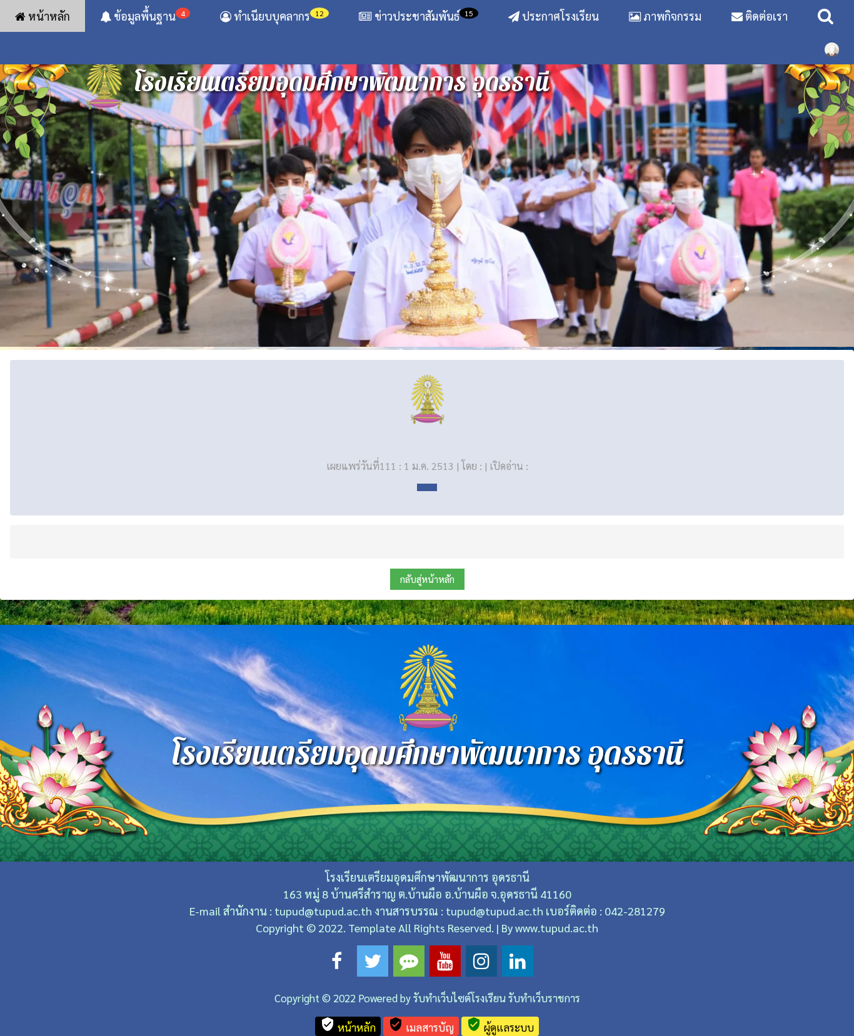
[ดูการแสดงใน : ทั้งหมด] (427, 487)
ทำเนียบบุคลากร (277, 15)
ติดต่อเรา (765, 16)
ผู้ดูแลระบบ (500, 1025)
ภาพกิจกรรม (671, 16)
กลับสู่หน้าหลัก (427, 579)
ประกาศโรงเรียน (559, 16)
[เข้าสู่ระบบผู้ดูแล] (832, 48)
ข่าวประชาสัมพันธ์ (423, 15)
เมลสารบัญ (421, 1025)
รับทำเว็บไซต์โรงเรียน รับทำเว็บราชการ (496, 998)
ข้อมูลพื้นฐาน (148, 15)
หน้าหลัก (48, 16)
